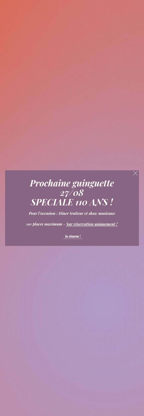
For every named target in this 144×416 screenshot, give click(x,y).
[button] (135, 173)
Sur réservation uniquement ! (91, 224)
